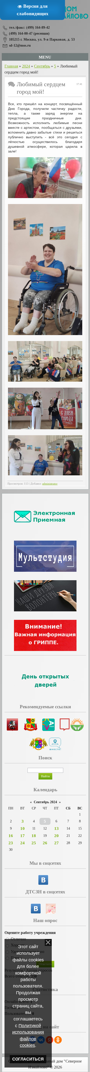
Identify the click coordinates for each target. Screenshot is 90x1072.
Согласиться (28, 1059)
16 (10, 835)
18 (34, 835)
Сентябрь (42, 66)
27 (56, 843)
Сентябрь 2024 (45, 802)
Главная (11, 66)
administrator (50, 483)
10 (22, 828)
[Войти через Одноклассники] (58, 1040)
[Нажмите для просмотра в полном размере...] (45, 197)
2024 (26, 66)
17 (22, 835)
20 (56, 835)
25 (34, 843)
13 (56, 828)
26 (45, 843)
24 (22, 843)
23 (10, 843)
